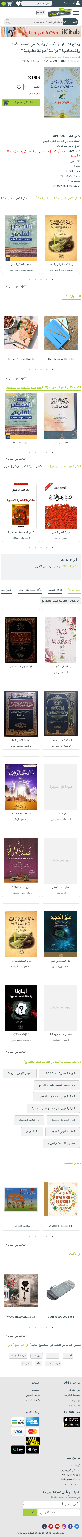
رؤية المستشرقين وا (21, 961)
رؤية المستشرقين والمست (60, 264)
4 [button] (35, 279)
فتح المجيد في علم (60, 961)
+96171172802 (71, 1475)
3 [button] (41, 279)
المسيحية (52, 1355)
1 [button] (52, 279)
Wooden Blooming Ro (21, 1317)
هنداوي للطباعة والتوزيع (61, 1143)
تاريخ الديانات (18, 1355)
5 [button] (30, 279)
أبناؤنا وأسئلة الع (21, 1034)
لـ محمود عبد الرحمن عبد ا (60, 270)
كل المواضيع (21, 1345)
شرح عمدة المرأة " (21, 887)
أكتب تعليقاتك (69, 566)
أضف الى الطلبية (24, 102)
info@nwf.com (70, 1480)
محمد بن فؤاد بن (59, 966)
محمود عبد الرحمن (20, 966)
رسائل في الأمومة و (61, 666)
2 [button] (47, 279)
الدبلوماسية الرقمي (61, 887)
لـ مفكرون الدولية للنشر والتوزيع (60, 601)
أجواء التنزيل (61, 814)
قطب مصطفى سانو (19, 746)
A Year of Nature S (61, 1226)
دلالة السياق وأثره (60, 443)
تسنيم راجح (59, 672)
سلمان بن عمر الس (59, 746)
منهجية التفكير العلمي (20, 264)
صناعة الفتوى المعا (21, 740)
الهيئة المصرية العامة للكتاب (59, 1073)
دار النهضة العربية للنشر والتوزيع (57, 1085)
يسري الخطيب (60, 1040)
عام (38, 1363)
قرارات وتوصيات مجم (21, 666)
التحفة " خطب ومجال (61, 740)
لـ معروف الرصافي (21, 538)
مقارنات (26, 1363)
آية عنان (60, 893)
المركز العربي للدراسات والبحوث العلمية (53, 1108)
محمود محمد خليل (20, 1040)
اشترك (30, 1512)
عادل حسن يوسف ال (20, 893)
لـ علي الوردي (61, 538)
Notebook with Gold (61, 359)
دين (9, 1345)
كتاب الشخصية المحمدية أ (21, 532)
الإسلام (68, 1355)
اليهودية (36, 1355)
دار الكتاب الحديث (29, 1120)
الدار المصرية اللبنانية (63, 1120)
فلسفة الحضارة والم (21, 814)
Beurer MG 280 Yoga (61, 1317)
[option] (61, 240)
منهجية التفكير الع (21, 443)
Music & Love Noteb (21, 359)
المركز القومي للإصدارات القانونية (56, 1096)
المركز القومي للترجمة (20, 1073)
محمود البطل (20, 819)
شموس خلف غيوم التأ (61, 1034)
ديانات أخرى (53, 1363)
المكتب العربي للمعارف (62, 1131)
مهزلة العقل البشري (61, 532)
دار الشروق (32, 1131)
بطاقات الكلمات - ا (21, 1226)
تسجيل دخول (69, 3)
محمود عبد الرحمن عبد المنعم (61, 57)
